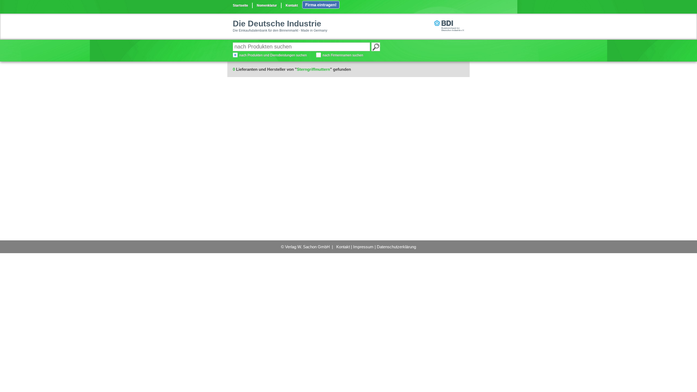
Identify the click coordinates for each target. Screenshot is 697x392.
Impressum (363, 246)
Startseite (240, 5)
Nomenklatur (267, 5)
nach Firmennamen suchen (343, 55)
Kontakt (292, 5)
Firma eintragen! (321, 4)
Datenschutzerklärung (396, 246)
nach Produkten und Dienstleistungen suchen (273, 55)
